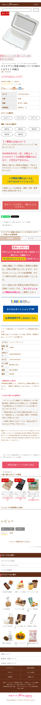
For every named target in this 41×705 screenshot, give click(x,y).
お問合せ (10, 677)
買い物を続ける (7, 225)
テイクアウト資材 (25, 55)
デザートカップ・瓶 (32, 592)
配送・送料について (21, 684)
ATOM (22, 688)
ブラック (34, 118)
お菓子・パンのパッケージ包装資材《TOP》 (13, 682)
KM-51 (7, 129)
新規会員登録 (30, 668)
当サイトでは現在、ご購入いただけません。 (20, 205)
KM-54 (7, 134)
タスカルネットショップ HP (20, 309)
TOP (3, 63)
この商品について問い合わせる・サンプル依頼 (16, 222)
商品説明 (10, 238)
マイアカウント (10, 668)
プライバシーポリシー (22, 686)
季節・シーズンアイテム (20, 644)
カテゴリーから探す (11, 55)
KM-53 (34, 129)
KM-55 (20, 134)
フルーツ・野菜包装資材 (32, 609)
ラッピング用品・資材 (20, 626)
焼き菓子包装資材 (7, 592)
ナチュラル (20, 118)
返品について (31, 684)
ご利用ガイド (27, 682)
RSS (19, 688)
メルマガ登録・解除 (33, 686)
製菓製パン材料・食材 (32, 644)
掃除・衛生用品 (7, 643)
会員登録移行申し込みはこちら (20, 318)
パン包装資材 (6, 609)
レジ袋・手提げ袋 (7, 626)
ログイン (10, 672)
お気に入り (31, 677)
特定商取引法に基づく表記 (9, 686)
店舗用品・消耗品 (32, 626)
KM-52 (20, 129)
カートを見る (30, 672)
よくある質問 (35, 682)
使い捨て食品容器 (7, 59)
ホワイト (7, 118)
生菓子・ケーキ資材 (20, 592)
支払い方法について (11, 684)
